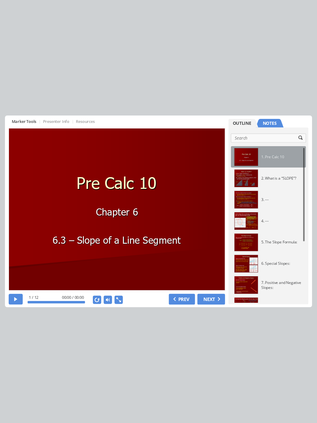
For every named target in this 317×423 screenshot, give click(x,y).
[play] (16, 299)
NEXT (209, 299)
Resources (85, 121)
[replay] (97, 299)
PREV (183, 299)
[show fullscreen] (118, 299)
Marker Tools (23, 121)
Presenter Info (56, 121)
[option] (268, 157)
